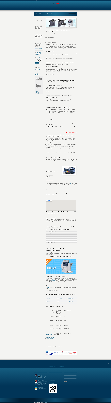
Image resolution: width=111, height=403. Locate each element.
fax (53, 282)
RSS (49, 373)
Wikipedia (37, 91)
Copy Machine (48, 301)
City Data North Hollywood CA (50, 337)
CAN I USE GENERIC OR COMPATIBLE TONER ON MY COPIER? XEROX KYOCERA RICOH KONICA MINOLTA (42, 381)
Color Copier (58, 301)
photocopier (55, 282)
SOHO (59, 280)
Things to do (37, 92)
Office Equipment (39, 0)
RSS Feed (45, 402)
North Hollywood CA (49, 334)
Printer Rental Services (70, 298)
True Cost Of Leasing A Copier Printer (42, 387)
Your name (65, 373)
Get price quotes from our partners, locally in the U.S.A (55, 366)
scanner (60, 282)
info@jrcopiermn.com (52, 380)
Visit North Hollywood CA (49, 338)
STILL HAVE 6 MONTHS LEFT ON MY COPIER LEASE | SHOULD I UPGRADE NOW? (42, 375)
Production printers (48, 172)
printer (58, 282)
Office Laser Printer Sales (49, 180)
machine (53, 279)
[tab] (61, 231)
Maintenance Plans (48, 177)
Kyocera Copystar (38, 69)
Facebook (52, 373)
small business (53, 280)
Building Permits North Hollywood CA (51, 339)
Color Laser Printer (59, 298)
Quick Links (43, 0)
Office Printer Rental (70, 301)
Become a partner (52, 383)
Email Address (65, 376)
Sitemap (47, 402)
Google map (37, 93)
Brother (37, 70)
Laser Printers (48, 298)
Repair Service (38, 74)
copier (71, 183)
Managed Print (38, 73)
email (52, 282)
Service (35, 0)
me (45, 0)
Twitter (50, 373)
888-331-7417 (51, 379)
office (51, 279)
